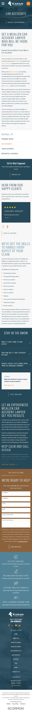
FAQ (16, 663)
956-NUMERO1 (15, 621)
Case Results (16, 655)
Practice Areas (16, 642)
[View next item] (7, 226)
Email (3, 509)
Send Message (16, 547)
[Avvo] (23, 625)
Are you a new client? (7, 514)
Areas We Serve (16, 646)
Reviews (16, 659)
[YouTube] (16, 625)
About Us (16, 638)
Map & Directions (15, 685)
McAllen (17, 61)
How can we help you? (7, 520)
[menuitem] (16, 139)
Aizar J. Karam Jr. (6, 63)
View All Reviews (9, 233)
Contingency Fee (16, 651)
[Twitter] (12, 625)
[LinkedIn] (19, 625)
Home (16, 634)
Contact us (7, 86)
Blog (16, 667)
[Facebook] (9, 625)
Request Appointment (16, 22)
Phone (4, 503)
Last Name (5, 498)
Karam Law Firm (13, 72)
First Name (5, 492)
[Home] (15, 3)
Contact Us (16, 174)
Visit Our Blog (16, 394)
